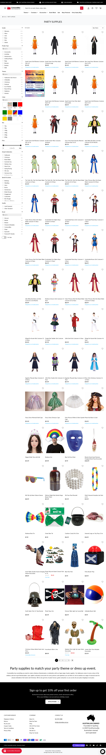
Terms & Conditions (9, 728)
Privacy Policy (7, 730)
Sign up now (52, 701)
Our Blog (31, 728)
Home (5, 16)
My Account (7, 723)
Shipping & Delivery (9, 719)
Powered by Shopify (21, 745)
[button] (5, 8)
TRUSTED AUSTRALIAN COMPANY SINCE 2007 (75, 2)
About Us (31, 719)
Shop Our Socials (33, 733)
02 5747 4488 (58, 719)
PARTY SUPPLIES (11, 16)
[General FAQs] (92, 8)
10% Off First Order (34, 726)
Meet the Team (33, 721)
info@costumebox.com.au (61, 722)
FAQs (30, 723)
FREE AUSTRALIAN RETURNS (33, 2)
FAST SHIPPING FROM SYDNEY (10, 2)
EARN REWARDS (52, 2)
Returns (6, 721)
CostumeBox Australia (11, 745)
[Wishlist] (96, 8)
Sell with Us (32, 730)
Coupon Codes (7, 726)
